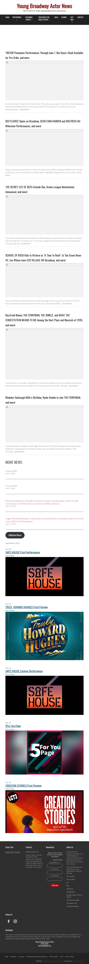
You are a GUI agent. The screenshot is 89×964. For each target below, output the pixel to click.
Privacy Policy (54, 956)
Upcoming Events (29, 18)
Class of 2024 (11, 486)
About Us (13, 956)
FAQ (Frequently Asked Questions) (36, 956)
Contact (80, 17)
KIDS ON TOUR (12, 852)
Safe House (70, 889)
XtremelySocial (77, 961)
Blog (56, 17)
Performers (16, 17)
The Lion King (70, 876)
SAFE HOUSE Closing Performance (24, 671)
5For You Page (13, 726)
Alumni (63, 17)
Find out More (9, 556)
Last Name (54, 876)
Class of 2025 (11, 471)
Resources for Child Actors (43, 18)
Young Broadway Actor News (44, 6)
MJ (67, 882)
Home (7, 17)
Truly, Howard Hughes (73, 900)
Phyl (68, 886)
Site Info (71, 18)
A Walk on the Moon (72, 906)
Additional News (15, 535)
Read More (24, 109)
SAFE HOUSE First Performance (22, 552)
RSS (62, 956)
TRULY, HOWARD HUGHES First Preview (26, 607)
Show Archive (70, 956)
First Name (54, 869)
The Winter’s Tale (72, 903)
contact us (28, 939)
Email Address (54, 862)
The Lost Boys (71, 879)
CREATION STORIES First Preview (23, 785)
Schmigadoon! (71, 892)
